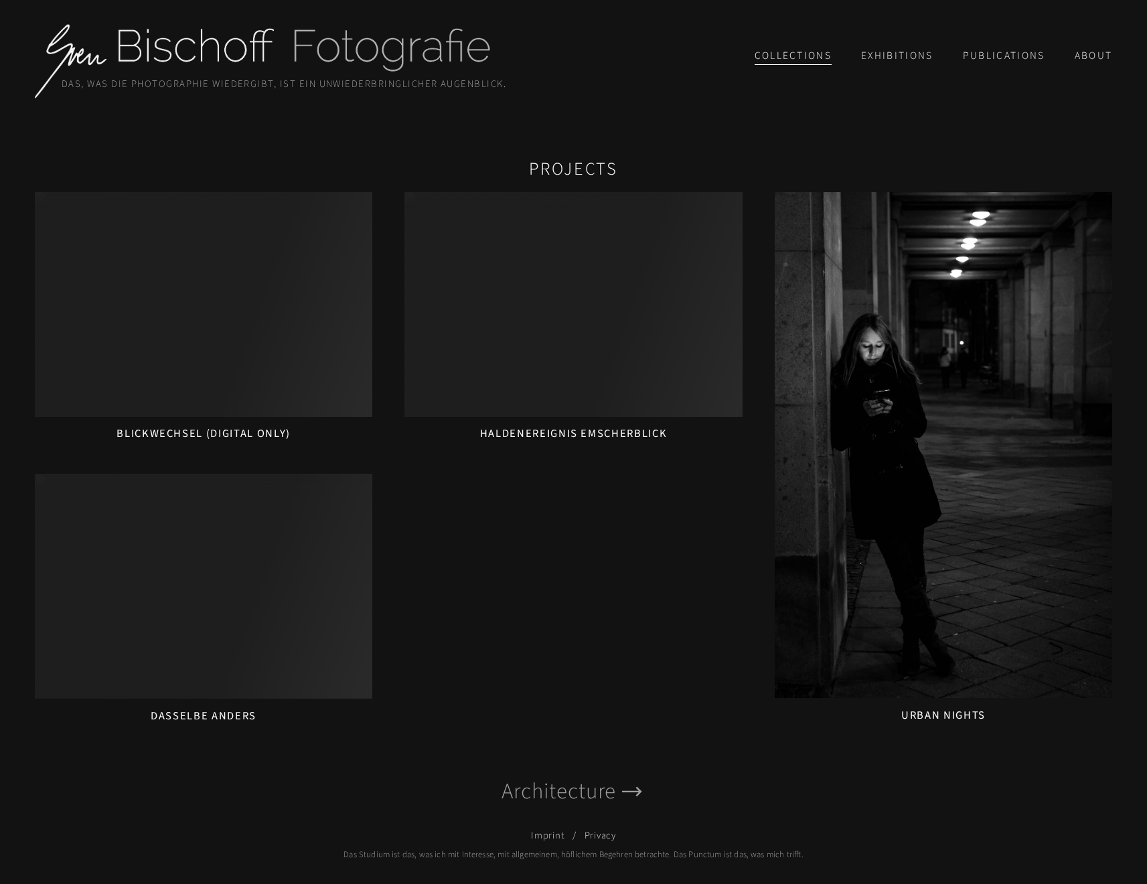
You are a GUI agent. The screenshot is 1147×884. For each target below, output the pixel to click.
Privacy (600, 835)
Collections (793, 55)
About (1094, 55)
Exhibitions (897, 55)
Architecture (559, 791)
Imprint (547, 835)
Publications (1004, 55)
